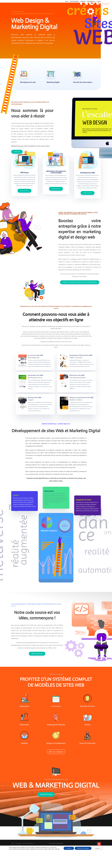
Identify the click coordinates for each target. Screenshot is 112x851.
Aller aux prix (65, 794)
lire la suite (56, 188)
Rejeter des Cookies (83, 848)
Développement (91, 1)
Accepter (68, 848)
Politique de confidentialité (56, 843)
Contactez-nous (46, 794)
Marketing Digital (74, 1)
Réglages (97, 848)
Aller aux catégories (56, 752)
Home (66, 1)
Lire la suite (24, 190)
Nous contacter (37, 653)
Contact (99, 1)
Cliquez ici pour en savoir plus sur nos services (80, 282)
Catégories (83, 1)
